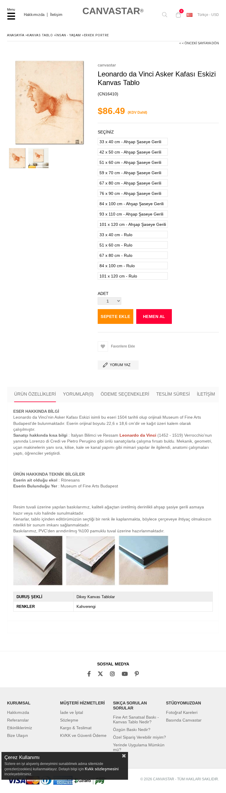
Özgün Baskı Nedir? (131, 729)
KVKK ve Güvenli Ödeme (83, 735)
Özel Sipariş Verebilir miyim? (139, 737)
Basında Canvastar (184, 720)
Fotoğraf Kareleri (181, 712)
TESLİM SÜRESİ (173, 393)
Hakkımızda (34, 15)
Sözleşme (69, 720)
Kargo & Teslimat (76, 727)
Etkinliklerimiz (19, 727)
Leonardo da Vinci (137, 435)
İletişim (56, 15)
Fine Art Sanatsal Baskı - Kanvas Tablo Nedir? (136, 719)
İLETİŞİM (206, 393)
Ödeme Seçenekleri (125, 393)
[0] (177, 15)
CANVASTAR (113, 11)
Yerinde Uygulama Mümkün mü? (138, 747)
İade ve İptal (71, 712)
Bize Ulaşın (17, 735)
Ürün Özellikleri (35, 393)
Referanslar (18, 720)
